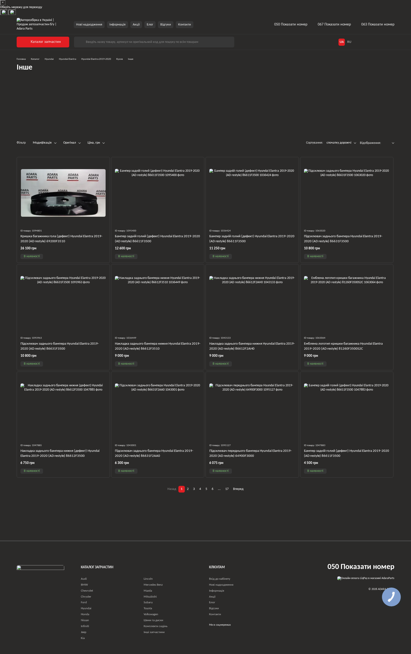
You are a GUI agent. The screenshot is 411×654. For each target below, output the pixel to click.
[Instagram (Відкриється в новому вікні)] (200, 24)
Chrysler (86, 596)
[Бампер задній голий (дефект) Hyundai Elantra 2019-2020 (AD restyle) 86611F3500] (158, 193)
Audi (84, 578)
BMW (84, 584)
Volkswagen (151, 614)
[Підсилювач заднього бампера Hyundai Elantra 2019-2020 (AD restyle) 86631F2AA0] (158, 407)
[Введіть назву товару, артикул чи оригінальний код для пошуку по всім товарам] (79, 42)
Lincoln (148, 578)
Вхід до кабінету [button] (219, 578)
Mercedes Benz (153, 584)
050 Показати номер (290, 24)
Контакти (184, 24)
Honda (85, 614)
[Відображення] (389, 143)
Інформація (117, 24)
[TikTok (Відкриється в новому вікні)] (206, 24)
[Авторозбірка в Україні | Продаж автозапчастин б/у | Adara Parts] (40, 577)
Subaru (148, 602)
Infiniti (85, 626)
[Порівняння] (381, 42)
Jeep (83, 632)
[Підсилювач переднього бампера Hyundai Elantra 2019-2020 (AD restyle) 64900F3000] (252, 407)
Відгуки (165, 24)
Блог (150, 24)
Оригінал (69, 143)
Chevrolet (87, 590)
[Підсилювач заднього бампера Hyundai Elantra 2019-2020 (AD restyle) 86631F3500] (347, 193)
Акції (136, 24)
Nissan (85, 620)
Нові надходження (89, 24)
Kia (83, 638)
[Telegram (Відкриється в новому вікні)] (211, 24)
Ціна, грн (94, 143)
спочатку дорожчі (339, 143)
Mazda (148, 590)
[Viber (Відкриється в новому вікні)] (217, 24)
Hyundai (86, 608)
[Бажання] (370, 42)
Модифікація (42, 143)
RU (349, 42)
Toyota (148, 608)
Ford (84, 602)
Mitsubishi (150, 596)
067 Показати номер (334, 24)
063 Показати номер (377, 24)
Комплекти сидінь (155, 626)
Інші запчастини (154, 632)
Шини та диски (153, 620)
